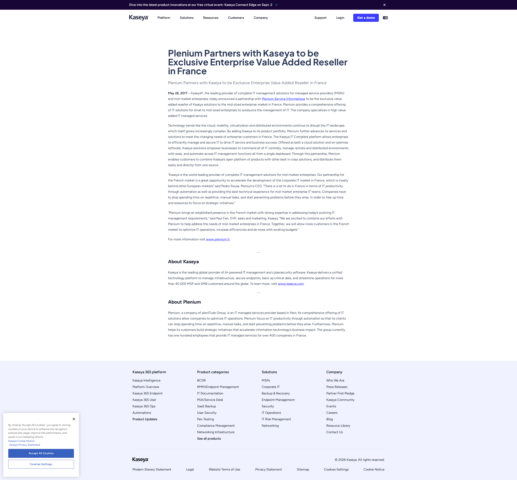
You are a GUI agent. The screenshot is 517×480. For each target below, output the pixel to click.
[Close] (73, 419)
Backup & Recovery (276, 393)
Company (261, 18)
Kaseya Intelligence (146, 380)
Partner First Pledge (340, 393)
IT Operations (271, 413)
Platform (164, 18)
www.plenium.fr (218, 239)
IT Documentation (210, 393)
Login (340, 18)
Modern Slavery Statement (151, 469)
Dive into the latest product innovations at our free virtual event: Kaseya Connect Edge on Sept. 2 (200, 5)
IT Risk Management (276, 419)
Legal (190, 469)
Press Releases (336, 387)
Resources (210, 18)
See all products (209, 438)
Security (268, 406)
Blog (329, 419)
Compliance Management (216, 426)
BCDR (201, 380)
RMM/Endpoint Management (218, 387)
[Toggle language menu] (385, 17)
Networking (270, 426)
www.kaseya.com (291, 284)
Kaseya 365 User (144, 400)
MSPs (266, 380)
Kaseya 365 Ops (143, 406)
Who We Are (335, 380)
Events (331, 406)
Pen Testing (205, 419)
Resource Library (338, 426)
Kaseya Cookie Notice (21, 440)
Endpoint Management (278, 400)
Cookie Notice (374, 469)
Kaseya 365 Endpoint (147, 393)
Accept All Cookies (41, 453)
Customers (236, 18)
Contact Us (334, 432)
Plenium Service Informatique (283, 99)
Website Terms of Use (224, 469)
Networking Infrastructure (215, 432)
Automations (141, 413)
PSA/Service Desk (210, 400)
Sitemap (303, 469)
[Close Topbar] (384, 5)
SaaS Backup (206, 406)
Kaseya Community (340, 400)
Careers (331, 413)
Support (320, 18)
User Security (206, 413)
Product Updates (144, 419)
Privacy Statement (268, 469)
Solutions (186, 18)
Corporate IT (271, 387)
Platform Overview (145, 387)
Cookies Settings (336, 469)
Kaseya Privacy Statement (24, 444)
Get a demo (366, 18)
